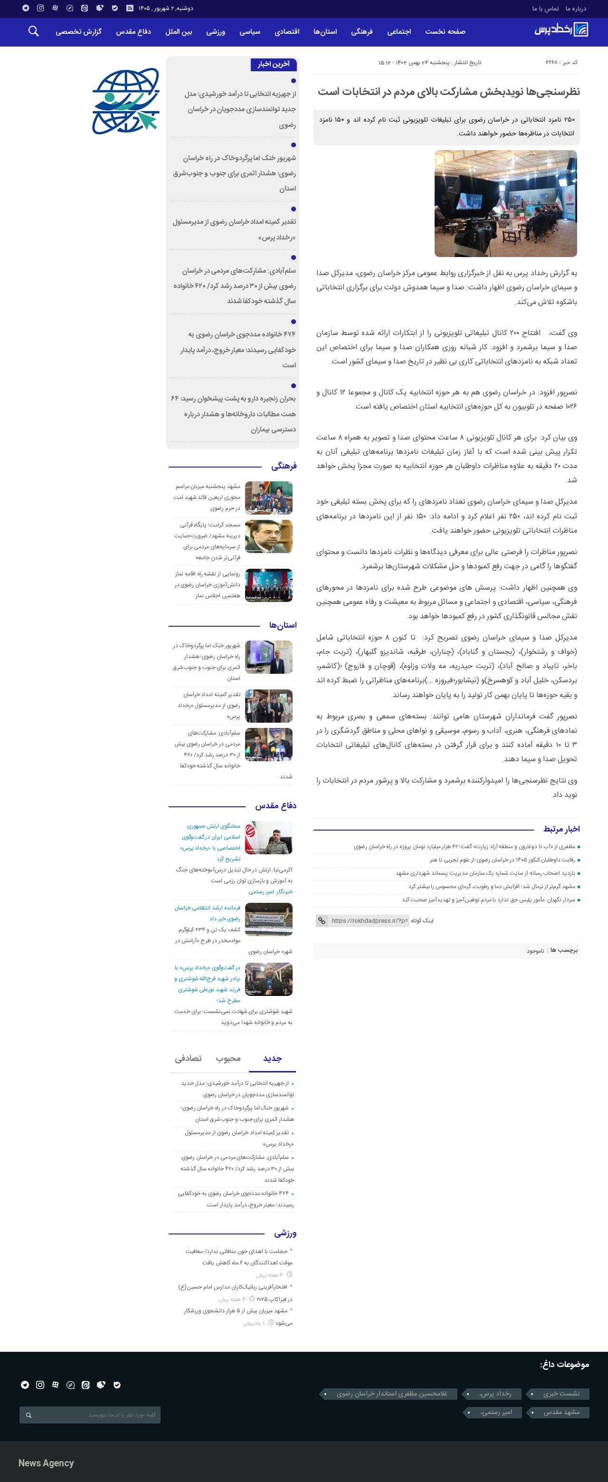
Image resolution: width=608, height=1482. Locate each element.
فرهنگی (362, 32)
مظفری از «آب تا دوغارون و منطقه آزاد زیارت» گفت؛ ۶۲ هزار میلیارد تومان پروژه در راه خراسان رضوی (464, 846)
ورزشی (215, 32)
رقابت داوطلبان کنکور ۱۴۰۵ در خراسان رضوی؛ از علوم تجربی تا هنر (502, 860)
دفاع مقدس (133, 32)
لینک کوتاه (422, 921)
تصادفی (188, 1059)
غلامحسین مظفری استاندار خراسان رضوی (392, 1394)
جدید (272, 1059)
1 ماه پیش (255, 1323)
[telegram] (25, 8)
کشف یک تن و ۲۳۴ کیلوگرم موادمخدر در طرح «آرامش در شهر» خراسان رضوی (234, 940)
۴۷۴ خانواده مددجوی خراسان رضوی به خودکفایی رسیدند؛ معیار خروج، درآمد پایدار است (238, 350)
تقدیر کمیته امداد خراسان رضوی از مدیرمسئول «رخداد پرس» (209, 705)
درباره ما (576, 9)
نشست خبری (561, 1394)
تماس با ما (545, 9)
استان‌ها (325, 32)
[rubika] (99, 8)
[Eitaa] (84, 8)
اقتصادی (287, 32)
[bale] (115, 8)
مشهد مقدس (562, 1412)
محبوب (228, 1059)
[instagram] (40, 8)
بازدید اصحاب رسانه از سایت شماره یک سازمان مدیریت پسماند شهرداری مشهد (485, 873)
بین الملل (178, 32)
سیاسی (249, 32)
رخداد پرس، (495, 1394)
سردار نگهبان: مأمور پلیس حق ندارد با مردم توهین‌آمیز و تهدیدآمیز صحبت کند (489, 900)
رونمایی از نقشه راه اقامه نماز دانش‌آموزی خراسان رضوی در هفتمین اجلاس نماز (207, 585)
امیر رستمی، (496, 1412)
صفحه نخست (445, 32)
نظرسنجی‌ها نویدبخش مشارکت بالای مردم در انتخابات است (449, 92)
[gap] (70, 8)
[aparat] (55, 8)
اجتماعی (399, 32)
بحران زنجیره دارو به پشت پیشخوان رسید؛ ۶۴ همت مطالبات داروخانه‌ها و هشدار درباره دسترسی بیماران (233, 414)
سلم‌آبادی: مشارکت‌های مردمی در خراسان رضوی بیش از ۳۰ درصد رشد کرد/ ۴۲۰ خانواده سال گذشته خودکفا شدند (234, 287)
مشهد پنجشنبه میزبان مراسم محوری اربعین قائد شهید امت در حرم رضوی (206, 497)
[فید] (129, 8)
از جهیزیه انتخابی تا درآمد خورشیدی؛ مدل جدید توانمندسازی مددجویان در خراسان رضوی (240, 110)
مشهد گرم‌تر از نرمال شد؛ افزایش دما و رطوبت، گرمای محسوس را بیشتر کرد (491, 886)
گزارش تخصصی (79, 32)
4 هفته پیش (270, 1275)
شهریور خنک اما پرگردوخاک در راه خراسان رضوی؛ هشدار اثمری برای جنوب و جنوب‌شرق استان (234, 174)
